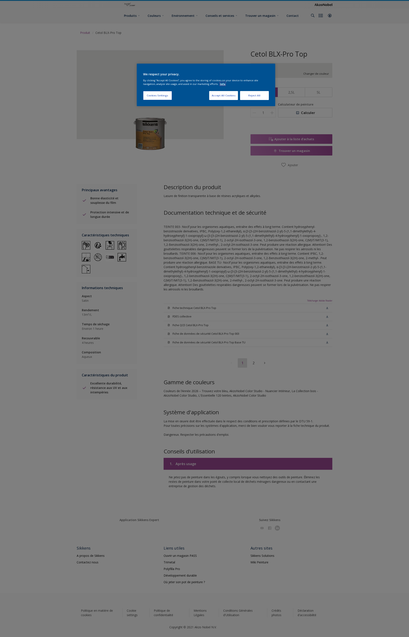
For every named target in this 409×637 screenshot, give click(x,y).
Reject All (254, 95)
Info (222, 84)
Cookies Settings (157, 95)
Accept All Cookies (223, 95)
